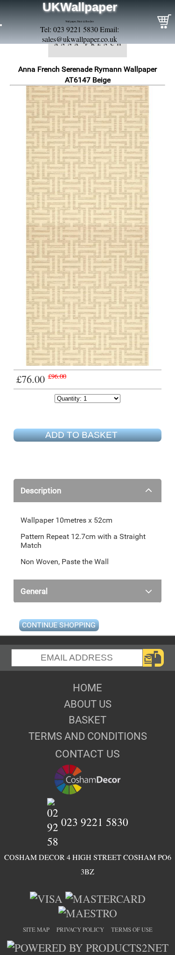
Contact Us (87, 753)
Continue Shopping (59, 625)
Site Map (36, 929)
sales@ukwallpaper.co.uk (79, 39)
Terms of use (132, 929)
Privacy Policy (80, 929)
